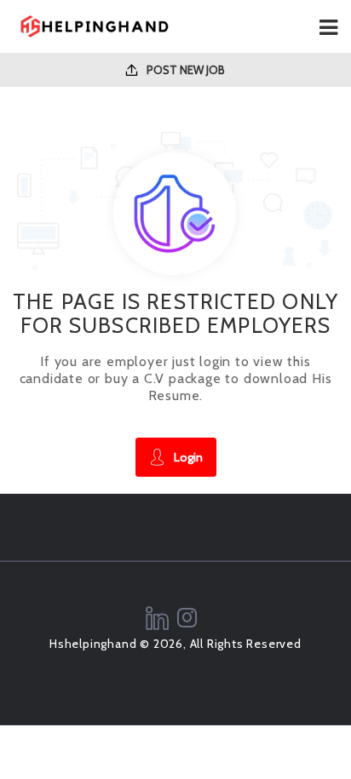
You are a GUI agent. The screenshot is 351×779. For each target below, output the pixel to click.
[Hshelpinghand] (94, 26)
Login (188, 457)
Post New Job (184, 70)
